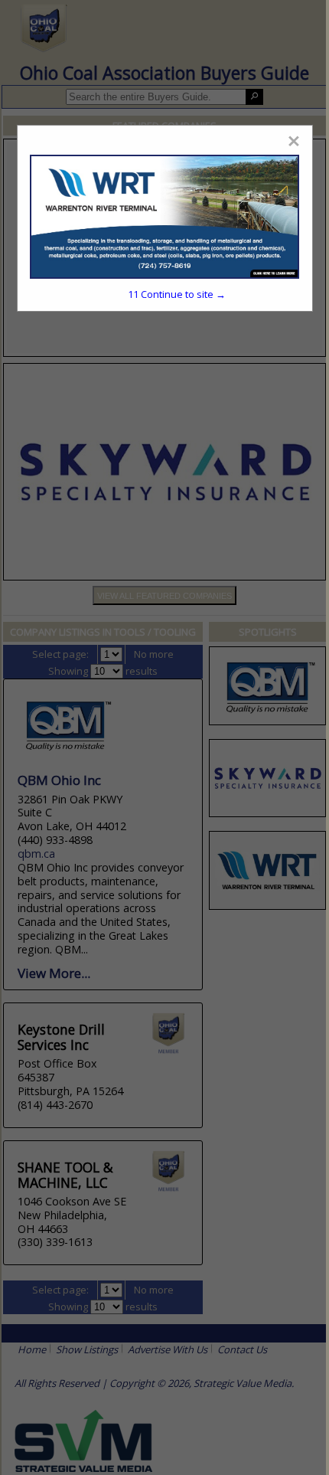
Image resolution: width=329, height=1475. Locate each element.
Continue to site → (177, 294)
